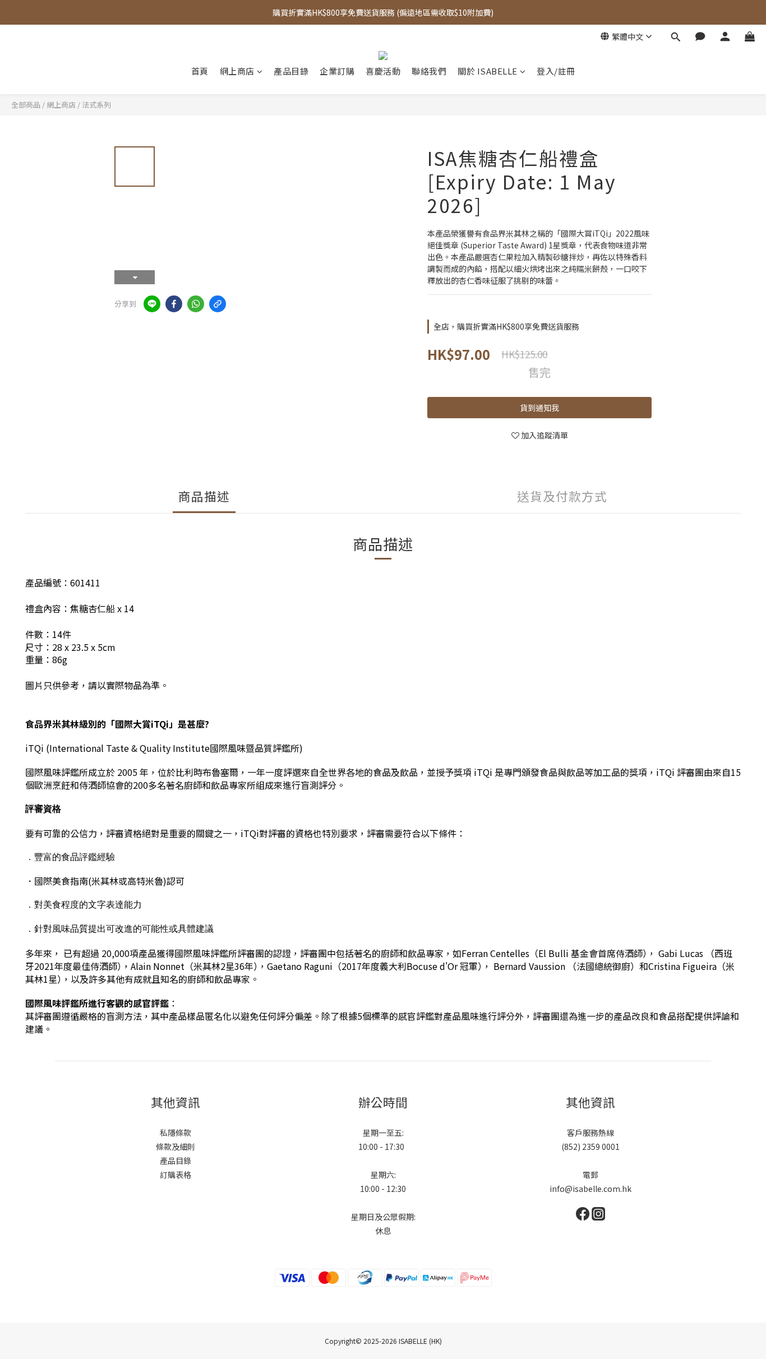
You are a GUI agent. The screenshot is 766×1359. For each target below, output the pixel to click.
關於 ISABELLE (488, 71)
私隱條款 (175, 1132)
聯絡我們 (429, 71)
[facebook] (173, 303)
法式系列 (96, 104)
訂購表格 (175, 1174)
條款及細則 (175, 1146)
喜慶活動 (383, 71)
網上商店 (237, 71)
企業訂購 (337, 71)
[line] (152, 303)
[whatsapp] (195, 303)
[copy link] (217, 303)
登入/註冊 (556, 71)
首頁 (200, 71)
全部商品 (25, 104)
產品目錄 (291, 71)
